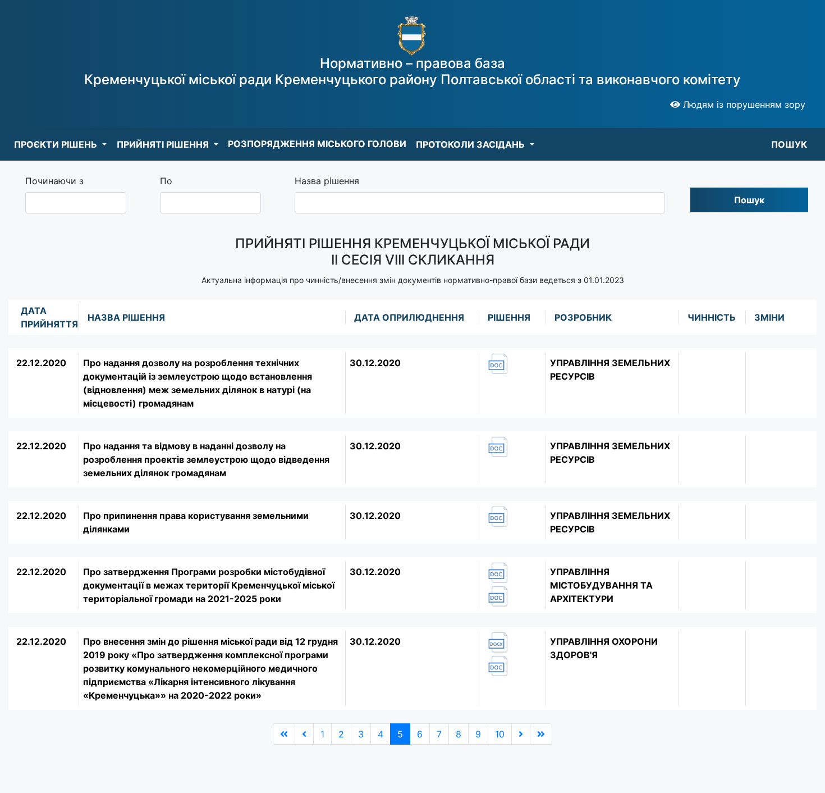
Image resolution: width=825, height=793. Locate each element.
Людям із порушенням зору (742, 104)
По (166, 180)
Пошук (749, 200)
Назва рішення (327, 180)
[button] (60, 144)
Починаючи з (54, 180)
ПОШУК (789, 144)
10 (500, 734)
